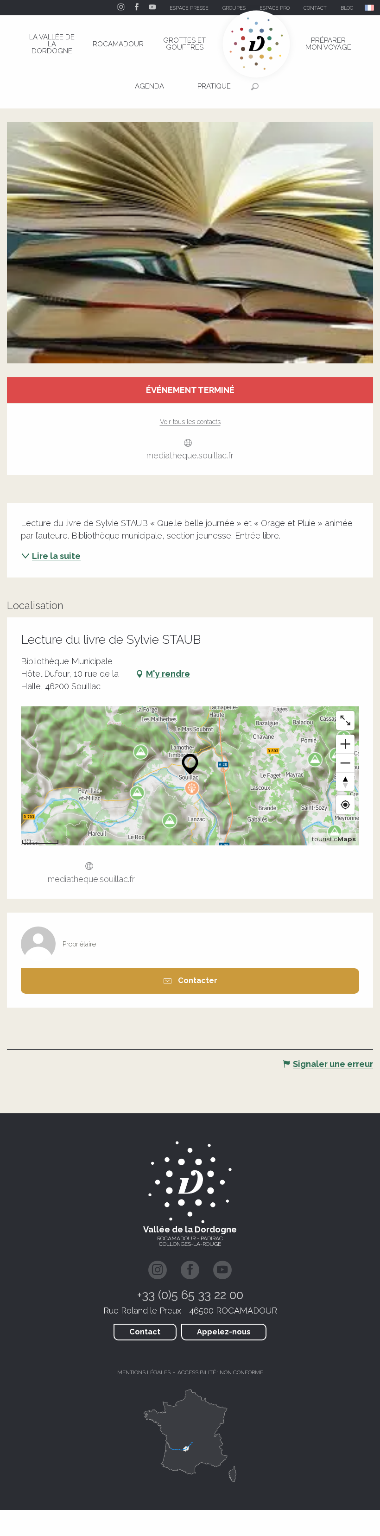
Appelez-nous (224, 1331)
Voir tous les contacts (190, 421)
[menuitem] (51, 44)
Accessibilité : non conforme (220, 1372)
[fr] (370, 7)
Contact (144, 1331)
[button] (370, 7)
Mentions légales (144, 1372)
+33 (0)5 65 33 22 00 (190, 1295)
